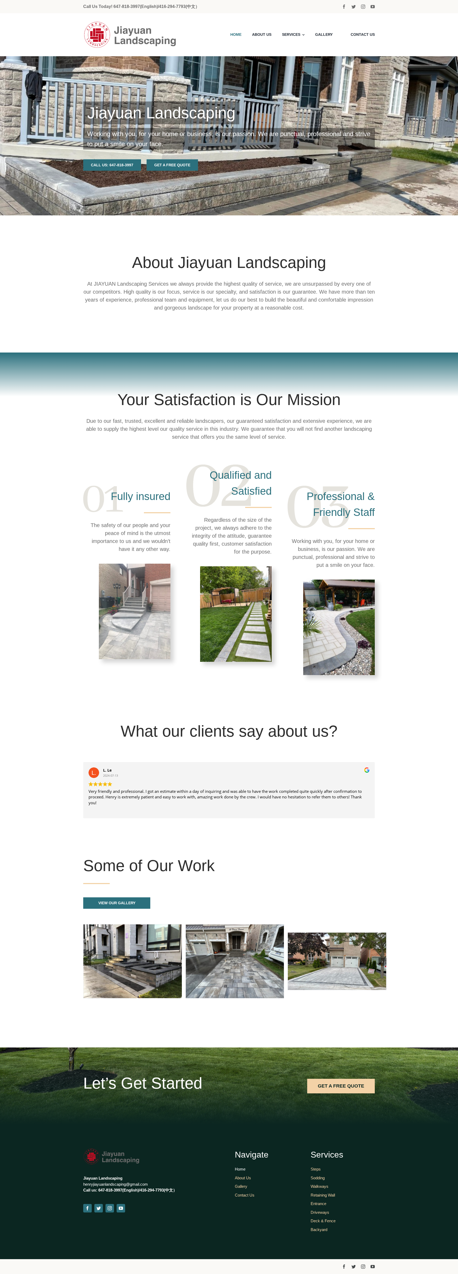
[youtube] (373, 7)
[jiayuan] (138, 24)
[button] (87, 962)
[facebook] (344, 7)
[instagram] (363, 7)
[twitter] (353, 7)
